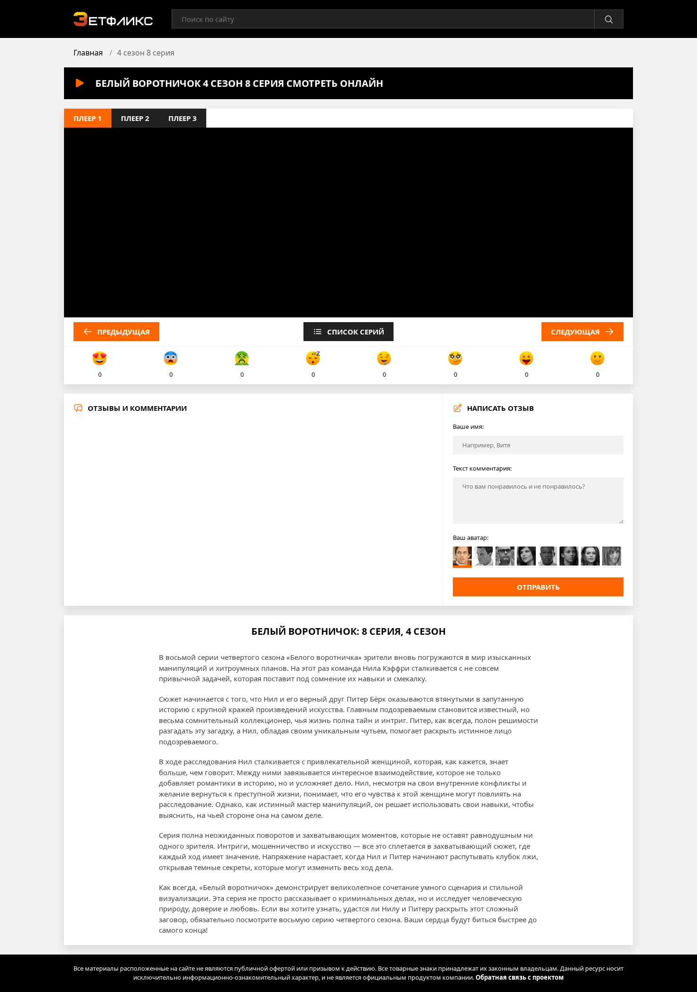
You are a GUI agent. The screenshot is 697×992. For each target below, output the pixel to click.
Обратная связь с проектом (520, 977)
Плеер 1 (87, 118)
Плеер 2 (135, 118)
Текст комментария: (482, 468)
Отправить (538, 587)
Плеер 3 (182, 118)
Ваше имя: (468, 426)
